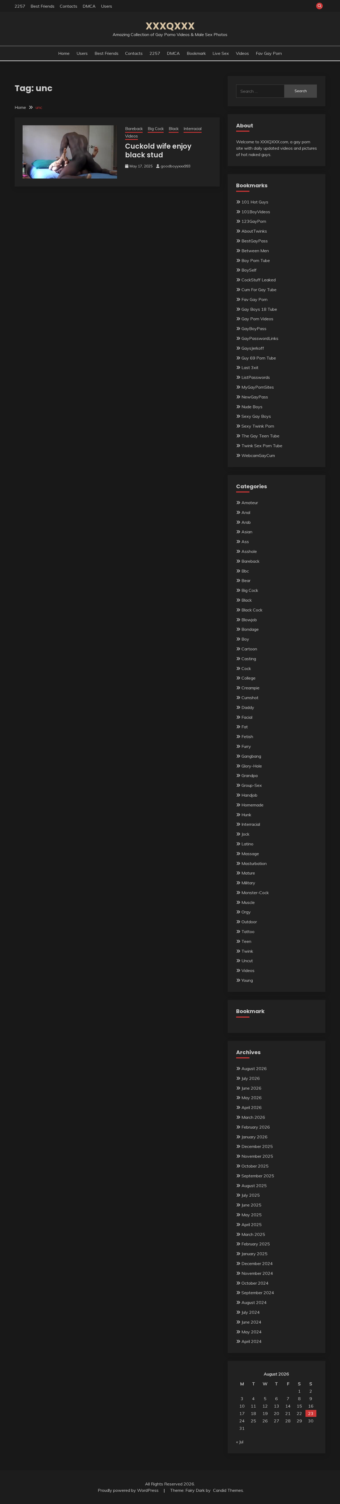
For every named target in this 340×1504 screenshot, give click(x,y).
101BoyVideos (255, 211)
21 (288, 1413)
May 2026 (251, 1097)
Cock (246, 668)
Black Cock (251, 610)
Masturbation (254, 863)
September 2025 (257, 1175)
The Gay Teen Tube (260, 435)
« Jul (239, 1441)
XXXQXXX (170, 26)
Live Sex (220, 53)
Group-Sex (251, 785)
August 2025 (254, 1185)
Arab (246, 522)
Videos (242, 53)
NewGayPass (254, 397)
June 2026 (251, 1088)
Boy (245, 639)
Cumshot (249, 697)
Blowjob (249, 619)
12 (265, 1406)
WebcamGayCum (258, 455)
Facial (246, 717)
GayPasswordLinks (259, 338)
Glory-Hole (251, 766)
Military (248, 882)
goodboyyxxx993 (175, 166)
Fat (244, 726)
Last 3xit (249, 367)
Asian (246, 531)
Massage (250, 853)
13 (276, 1406)
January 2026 (254, 1136)
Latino (247, 843)
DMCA (89, 6)
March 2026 (253, 1117)
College (248, 678)
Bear (245, 580)
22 (299, 1413)
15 (299, 1406)
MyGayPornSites (257, 387)
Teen (246, 941)
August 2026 (254, 1068)
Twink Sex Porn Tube (261, 445)
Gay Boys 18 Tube (259, 309)
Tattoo (247, 931)
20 (276, 1413)
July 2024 (250, 1312)
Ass (245, 541)
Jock (245, 834)
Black (173, 128)
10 (242, 1406)
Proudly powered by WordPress (129, 1490)
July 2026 (250, 1078)
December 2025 (257, 1146)
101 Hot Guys (254, 202)
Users (106, 6)
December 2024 (257, 1263)
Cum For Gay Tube (259, 289)
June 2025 (251, 1205)
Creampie (250, 687)
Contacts (68, 6)
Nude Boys (251, 406)
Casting (248, 658)
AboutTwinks (254, 231)
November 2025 (257, 1156)
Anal (245, 512)
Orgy (246, 912)
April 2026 (251, 1107)
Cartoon (249, 648)
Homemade (252, 805)
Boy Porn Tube (255, 260)
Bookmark (196, 53)
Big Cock (156, 128)
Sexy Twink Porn (257, 426)
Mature (248, 873)
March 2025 (253, 1234)
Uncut (247, 960)
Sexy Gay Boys (256, 416)
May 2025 (251, 1214)
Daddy (247, 707)
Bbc (245, 571)
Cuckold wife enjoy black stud (158, 150)
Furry (246, 746)
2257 (20, 6)
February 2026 (255, 1127)
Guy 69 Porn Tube (258, 358)
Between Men (255, 250)
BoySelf (249, 270)
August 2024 (254, 1302)
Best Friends (42, 6)
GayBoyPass (253, 328)
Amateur (249, 502)
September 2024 (257, 1292)
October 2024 (255, 1283)
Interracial (193, 128)
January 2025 (254, 1253)
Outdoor (249, 921)
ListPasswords (255, 377)
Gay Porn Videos (257, 318)
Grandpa (249, 775)
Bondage (250, 629)
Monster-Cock (255, 892)
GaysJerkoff (252, 348)
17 (242, 1413)
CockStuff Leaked (258, 279)
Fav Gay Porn (269, 53)
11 (253, 1406)
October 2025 (255, 1166)
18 (253, 1413)
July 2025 (250, 1195)
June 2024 (251, 1322)
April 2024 (251, 1341)
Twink (247, 951)
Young (247, 980)
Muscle (248, 902)
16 (310, 1406)
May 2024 (251, 1331)
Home (64, 53)
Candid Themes (228, 1490)
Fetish (247, 736)
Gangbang (251, 756)
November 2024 (257, 1273)
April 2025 (251, 1224)
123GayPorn (253, 221)
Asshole (249, 551)
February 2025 (255, 1243)
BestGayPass (254, 240)
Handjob (249, 795)
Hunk (246, 814)
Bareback (134, 128)
